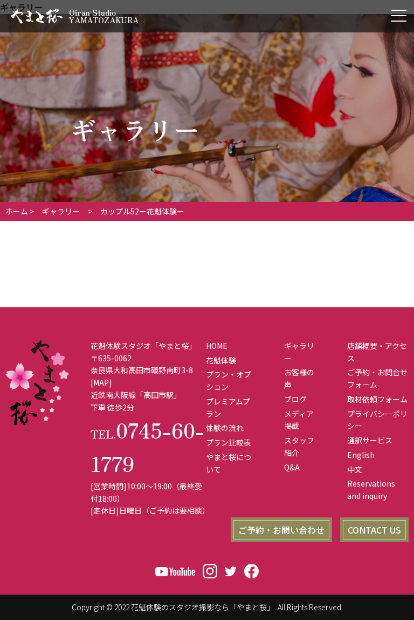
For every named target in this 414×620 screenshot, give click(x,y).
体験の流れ (225, 427)
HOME (216, 345)
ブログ (295, 399)
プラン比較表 (228, 442)
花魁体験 (221, 360)
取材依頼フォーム (377, 399)
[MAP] (101, 382)
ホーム (16, 211)
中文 (354, 469)
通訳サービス (369, 440)
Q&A (292, 467)
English (361, 454)
